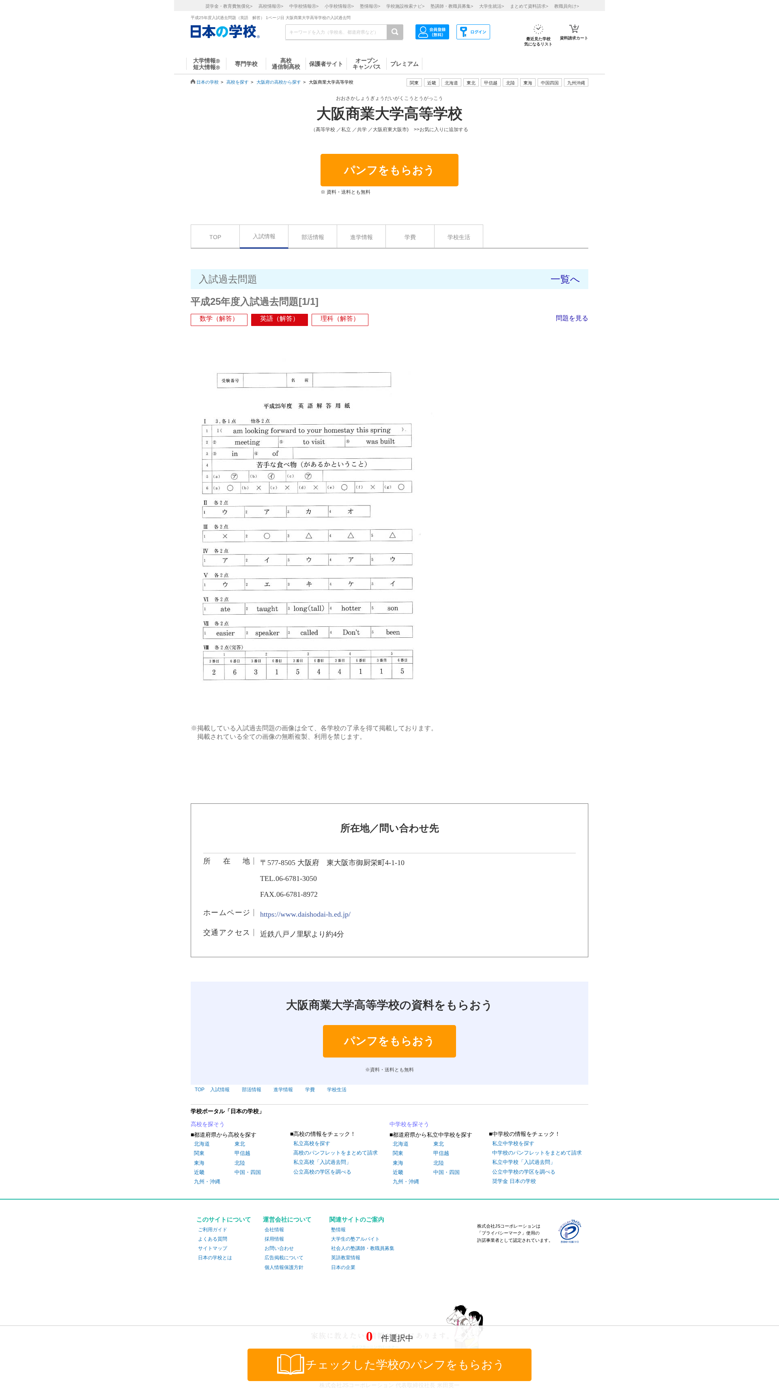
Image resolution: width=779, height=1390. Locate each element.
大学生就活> (491, 6)
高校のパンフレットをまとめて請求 (335, 1153)
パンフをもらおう (389, 170)
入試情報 (264, 236)
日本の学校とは (215, 1257)
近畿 (199, 1172)
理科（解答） (340, 318)
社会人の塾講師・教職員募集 (362, 1248)
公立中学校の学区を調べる (523, 1172)
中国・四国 (248, 1172)
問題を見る (572, 318)
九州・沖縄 (207, 1181)
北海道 (451, 82)
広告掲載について (284, 1257)
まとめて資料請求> (529, 6)
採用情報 (274, 1239)
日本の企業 (343, 1267)
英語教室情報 (345, 1257)
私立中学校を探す (513, 1143)
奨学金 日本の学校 (514, 1181)
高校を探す (237, 82)
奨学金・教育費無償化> (228, 6)
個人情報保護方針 (284, 1267)
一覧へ (565, 279)
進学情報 (361, 237)
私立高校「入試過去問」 (322, 1162)
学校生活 (459, 237)
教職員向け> (566, 6)
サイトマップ (212, 1248)
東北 (240, 1144)
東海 (199, 1163)
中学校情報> (303, 6)
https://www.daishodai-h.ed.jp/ (305, 914)
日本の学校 (207, 82)
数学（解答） (219, 318)
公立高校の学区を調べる (322, 1172)
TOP (215, 237)
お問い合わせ (279, 1248)
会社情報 (274, 1229)
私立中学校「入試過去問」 (523, 1162)
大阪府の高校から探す (278, 82)
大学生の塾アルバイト (355, 1239)
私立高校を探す (311, 1143)
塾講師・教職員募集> (451, 6)
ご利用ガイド (212, 1229)
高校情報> (270, 6)
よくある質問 (212, 1239)
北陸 (240, 1163)
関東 (199, 1153)
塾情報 (338, 1229)
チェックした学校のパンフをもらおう (405, 1364)
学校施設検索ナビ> (405, 6)
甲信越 (242, 1153)
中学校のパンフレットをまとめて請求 (537, 1153)
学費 (410, 237)
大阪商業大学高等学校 (389, 114)
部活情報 (312, 237)
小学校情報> (339, 6)
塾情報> (370, 6)
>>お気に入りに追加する (441, 129)
